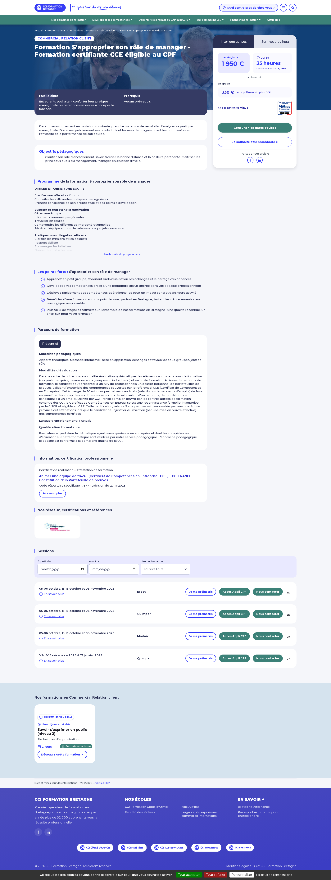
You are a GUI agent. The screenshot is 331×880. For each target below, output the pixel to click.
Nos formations (56, 30)
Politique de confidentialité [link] (274, 875)
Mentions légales (238, 866)
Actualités (273, 19)
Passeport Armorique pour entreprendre (258, 814)
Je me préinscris (201, 591)
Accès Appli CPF (234, 591)
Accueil (38, 30)
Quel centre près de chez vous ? (250, 7)
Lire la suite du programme (121, 254)
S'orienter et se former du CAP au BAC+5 (163, 19)
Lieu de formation (152, 561)
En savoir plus (52, 493)
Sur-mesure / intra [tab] (275, 41)
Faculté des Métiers (140, 812)
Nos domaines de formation (68, 19)
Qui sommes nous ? (209, 19)
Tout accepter (189, 875)
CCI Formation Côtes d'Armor (147, 807)
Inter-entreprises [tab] (234, 41)
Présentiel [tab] (50, 344)
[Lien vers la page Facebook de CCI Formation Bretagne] (38, 832)
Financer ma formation (244, 19)
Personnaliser (241, 875)
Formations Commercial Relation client (93, 30)
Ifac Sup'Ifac (190, 807)
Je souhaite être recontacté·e (255, 142)
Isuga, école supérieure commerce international (199, 814)
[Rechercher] (293, 7)
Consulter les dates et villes (255, 127)
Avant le (94, 561)
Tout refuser (215, 875)
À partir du (44, 561)
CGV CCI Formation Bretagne (275, 866)
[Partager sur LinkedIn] (259, 160)
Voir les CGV (102, 783)
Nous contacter (267, 591)
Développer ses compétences (111, 19)
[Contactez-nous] (283, 7)
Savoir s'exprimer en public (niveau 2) (62, 732)
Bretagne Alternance (254, 807)
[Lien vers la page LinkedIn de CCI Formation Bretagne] (48, 832)
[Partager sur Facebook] (250, 160)
